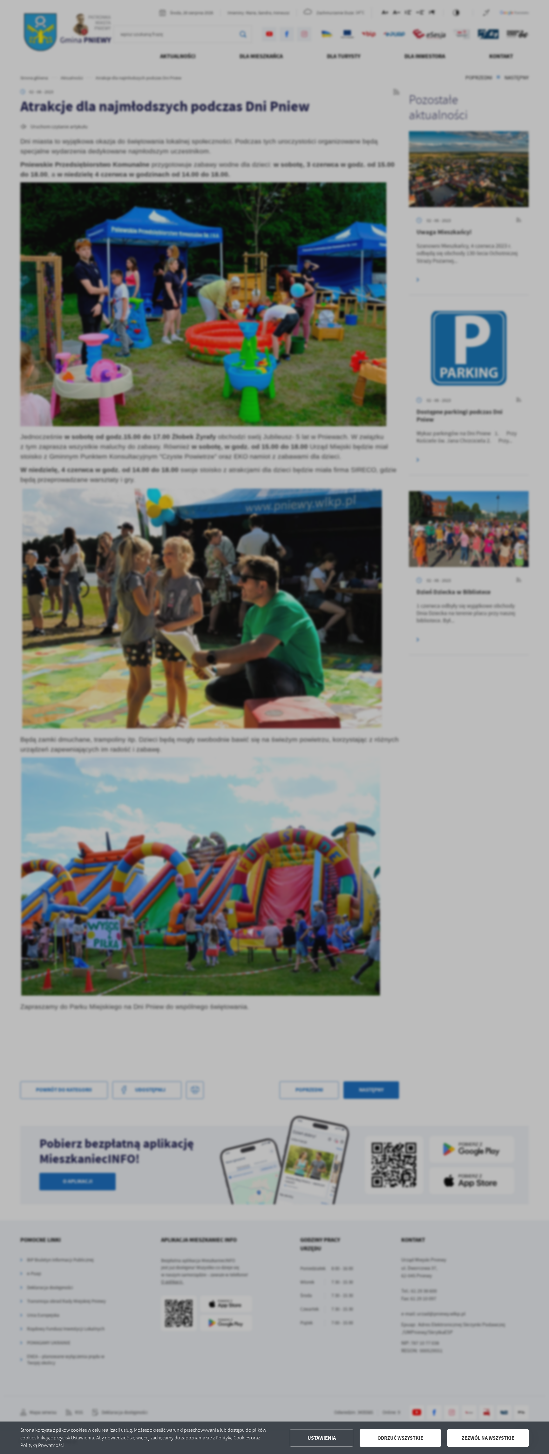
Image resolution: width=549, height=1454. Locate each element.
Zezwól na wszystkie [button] (488, 1438)
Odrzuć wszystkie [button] (400, 1438)
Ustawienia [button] (322, 1438)
